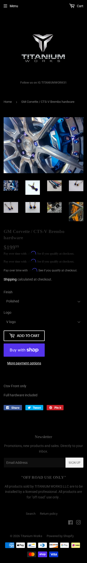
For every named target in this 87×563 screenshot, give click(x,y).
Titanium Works (31, 536)
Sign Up (74, 463)
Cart (79, 6)
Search (31, 513)
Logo (7, 312)
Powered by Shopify (60, 536)
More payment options (24, 363)
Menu (14, 6)
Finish (8, 292)
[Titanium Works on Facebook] (70, 523)
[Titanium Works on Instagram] (78, 523)
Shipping (10, 279)
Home (8, 102)
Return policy (49, 513)
